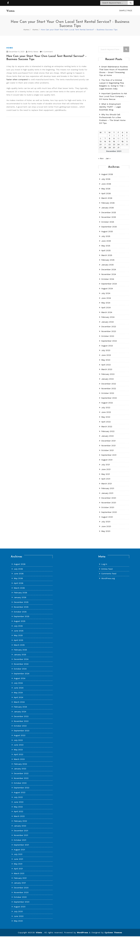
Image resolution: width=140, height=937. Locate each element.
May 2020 (105, 531)
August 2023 (107, 346)
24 (118, 144)
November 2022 (108, 388)
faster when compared (17, 79)
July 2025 (105, 236)
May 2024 (105, 303)
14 (105, 141)
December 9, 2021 (16, 52)
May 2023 (105, 360)
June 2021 (105, 469)
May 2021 (105, 474)
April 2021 (105, 479)
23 (114, 144)
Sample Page (125, 11)
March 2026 (106, 198)
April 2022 (106, 422)
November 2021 (108, 445)
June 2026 (106, 184)
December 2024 (108, 269)
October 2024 (107, 279)
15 (109, 141)
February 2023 (107, 374)
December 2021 (108, 441)
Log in (104, 564)
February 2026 (108, 203)
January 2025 (107, 265)
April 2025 (106, 250)
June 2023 (106, 355)
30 (114, 147)
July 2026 (105, 179)
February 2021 (107, 488)
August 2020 (107, 517)
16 (114, 141)
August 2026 (107, 174)
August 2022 (107, 403)
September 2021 (108, 455)
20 (100, 144)
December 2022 (108, 384)
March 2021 (106, 483)
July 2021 (105, 464)
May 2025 (105, 246)
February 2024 (107, 317)
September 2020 (109, 512)
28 (105, 147)
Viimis (39, 932)
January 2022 (107, 436)
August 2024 (107, 288)
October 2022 (107, 393)
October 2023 (107, 336)
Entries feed (107, 569)
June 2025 (106, 241)
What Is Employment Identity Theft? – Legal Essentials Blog (110, 107)
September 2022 (109, 398)
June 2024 (106, 298)
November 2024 (108, 274)
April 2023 (106, 365)
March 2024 (106, 312)
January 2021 (107, 493)
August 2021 (106, 460)
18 (122, 141)
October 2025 (107, 222)
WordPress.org (108, 578)
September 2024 (109, 284)
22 (109, 144)
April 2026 (106, 193)
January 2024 (107, 322)
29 (109, 147)
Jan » (108, 158)
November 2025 (108, 217)
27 (100, 147)
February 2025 (107, 260)
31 (118, 147)
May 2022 (105, 417)
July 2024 (105, 293)
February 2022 (107, 431)
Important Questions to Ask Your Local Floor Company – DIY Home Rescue (113, 96)
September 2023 (109, 341)
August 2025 (107, 231)
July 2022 (105, 407)
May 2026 (105, 189)
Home (26, 29)
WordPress (82, 932)
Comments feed (108, 573)
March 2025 (106, 255)
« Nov (100, 158)
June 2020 (106, 526)
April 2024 (106, 307)
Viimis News (32, 52)
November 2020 (108, 502)
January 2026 (107, 208)
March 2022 (106, 426)
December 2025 (108, 212)
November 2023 (108, 331)
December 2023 (108, 326)
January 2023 (107, 379)
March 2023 (106, 369)
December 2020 (108, 498)
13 (100, 141)
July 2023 (105, 350)
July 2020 (105, 521)
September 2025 (109, 227)
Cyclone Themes (113, 932)
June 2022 (106, 412)
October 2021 (107, 450)
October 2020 (107, 507)
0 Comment (47, 52)
